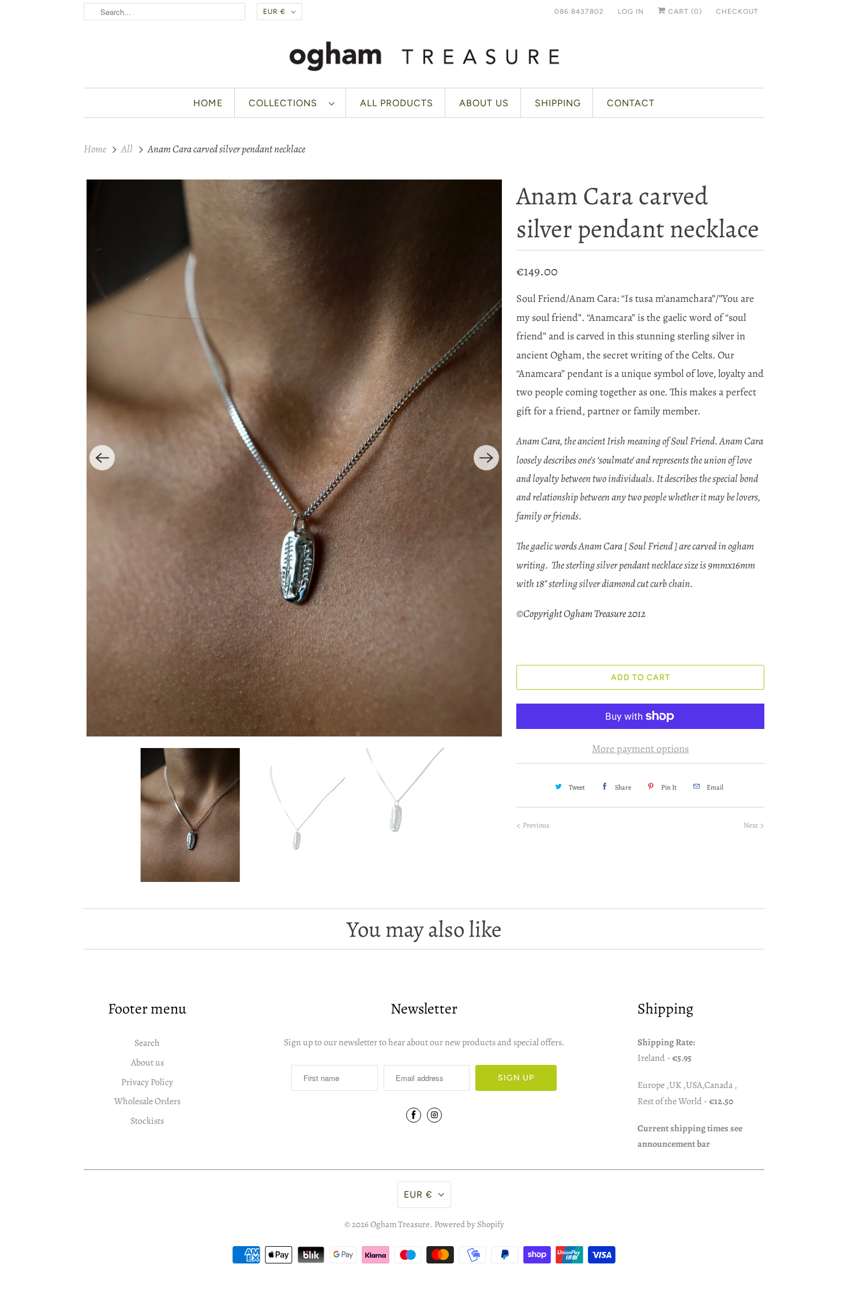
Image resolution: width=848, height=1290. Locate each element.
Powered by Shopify (469, 1224)
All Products (396, 103)
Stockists (147, 1121)
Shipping (558, 103)
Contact (631, 103)
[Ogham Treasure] (424, 58)
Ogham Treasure (400, 1224)
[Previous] (102, 457)
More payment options (640, 749)
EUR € (274, 12)
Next (752, 825)
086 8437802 (579, 12)
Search (147, 1043)
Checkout (737, 12)
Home (208, 103)
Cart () (684, 12)
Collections (286, 103)
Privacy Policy (147, 1082)
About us (484, 103)
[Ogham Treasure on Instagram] (434, 1115)
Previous (535, 825)
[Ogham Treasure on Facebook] (413, 1115)
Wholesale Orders (147, 1101)
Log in (631, 12)
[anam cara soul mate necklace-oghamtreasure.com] (294, 458)
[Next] (486, 457)
